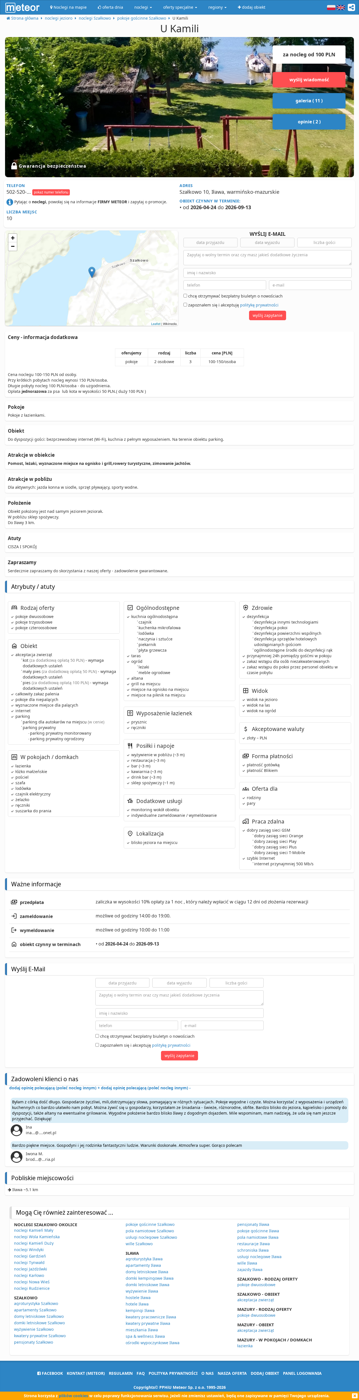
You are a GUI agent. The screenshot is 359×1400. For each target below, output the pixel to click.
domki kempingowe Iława (150, 1278)
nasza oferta (232, 1373)
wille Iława (247, 1263)
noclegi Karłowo (29, 1275)
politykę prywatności (259, 305)
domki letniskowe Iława (147, 1284)
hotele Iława (137, 1304)
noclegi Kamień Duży (34, 1243)
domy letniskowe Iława (147, 1271)
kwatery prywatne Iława (148, 1323)
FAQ (141, 1373)
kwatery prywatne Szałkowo (40, 1335)
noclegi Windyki (29, 1249)
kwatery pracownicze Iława (151, 1317)
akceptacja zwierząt (255, 1299)
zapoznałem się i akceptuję (233, 305)
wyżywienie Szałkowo (34, 1329)
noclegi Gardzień (30, 1256)
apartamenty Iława (143, 1265)
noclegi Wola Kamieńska (37, 1236)
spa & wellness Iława (145, 1336)
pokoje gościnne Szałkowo (150, 1224)
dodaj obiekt (265, 1373)
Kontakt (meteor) (86, 1373)
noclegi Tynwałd (29, 1262)
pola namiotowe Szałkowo (150, 1230)
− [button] (13, 246)
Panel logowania (302, 1373)
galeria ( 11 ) (309, 101)
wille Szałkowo (139, 1243)
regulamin (121, 1373)
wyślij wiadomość (309, 80)
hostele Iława (138, 1297)
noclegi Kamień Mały (33, 1230)
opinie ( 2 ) (309, 122)
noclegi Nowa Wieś (32, 1281)
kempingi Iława (140, 1310)
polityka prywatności (173, 1373)
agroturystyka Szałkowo (36, 1303)
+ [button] (13, 237)
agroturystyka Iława (144, 1258)
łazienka (245, 1345)
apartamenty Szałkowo (35, 1310)
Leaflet (155, 323)
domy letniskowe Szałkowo (39, 1316)
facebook (52, 1373)
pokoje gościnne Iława (258, 1230)
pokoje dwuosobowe (256, 1284)
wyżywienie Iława (142, 1291)
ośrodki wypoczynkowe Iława (153, 1342)
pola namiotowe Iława (258, 1237)
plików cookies (73, 1395)
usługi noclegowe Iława (259, 1256)
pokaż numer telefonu (51, 192)
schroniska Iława (253, 1250)
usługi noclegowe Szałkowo (151, 1237)
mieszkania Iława (142, 1329)
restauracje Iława (253, 1243)
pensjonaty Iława (253, 1224)
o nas (207, 1373)
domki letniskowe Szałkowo (39, 1322)
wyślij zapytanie (267, 315)
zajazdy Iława (250, 1269)
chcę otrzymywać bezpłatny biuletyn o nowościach (235, 296)
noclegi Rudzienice (32, 1288)
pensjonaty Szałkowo (33, 1342)
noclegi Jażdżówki (30, 1269)
